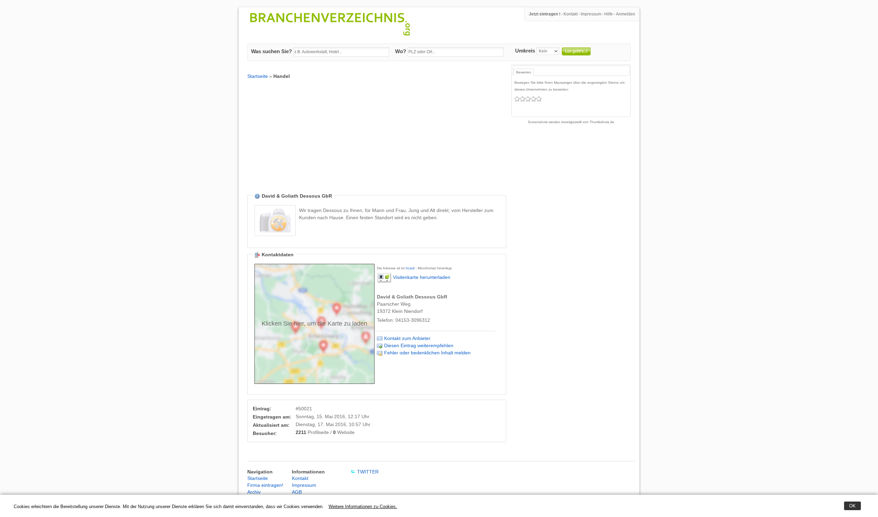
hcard (410, 268)
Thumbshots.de (602, 122)
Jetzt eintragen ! (544, 14)
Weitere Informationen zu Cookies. (363, 506)
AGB (297, 492)
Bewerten (523, 72)
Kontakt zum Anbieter (407, 338)
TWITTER (368, 471)
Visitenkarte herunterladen (421, 277)
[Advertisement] (376, 141)
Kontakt (570, 14)
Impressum (591, 14)
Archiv (254, 492)
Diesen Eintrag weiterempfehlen (418, 345)
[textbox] (341, 52)
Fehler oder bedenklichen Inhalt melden (427, 352)
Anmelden (625, 14)
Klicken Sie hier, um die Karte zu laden (314, 323)
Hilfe (608, 14)
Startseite (257, 76)
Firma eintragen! (265, 485)
